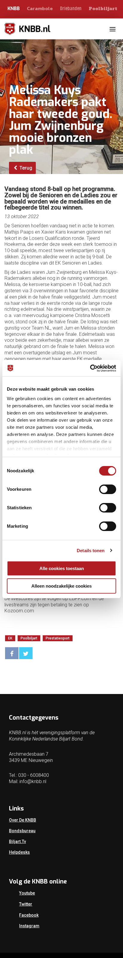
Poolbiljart (103, 9)
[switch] (107, 489)
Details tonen (90, 550)
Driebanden (71, 9)
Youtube (27, 893)
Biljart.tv (17, 841)
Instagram (29, 925)
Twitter (25, 904)
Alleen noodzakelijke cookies (61, 586)
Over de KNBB (22, 820)
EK (10, 638)
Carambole (40, 8)
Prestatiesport (58, 638)
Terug (25, 168)
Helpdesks (19, 852)
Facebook (29, 915)
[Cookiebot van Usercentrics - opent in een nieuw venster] (90, 368)
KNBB (13, 8)
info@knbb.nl (32, 781)
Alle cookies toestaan (61, 568)
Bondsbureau (22, 830)
